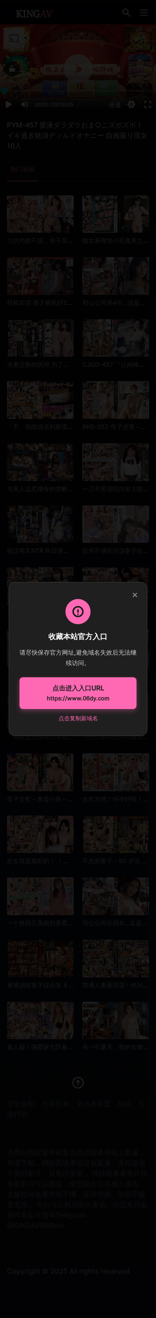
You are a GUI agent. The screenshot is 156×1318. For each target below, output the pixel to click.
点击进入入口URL (78, 693)
